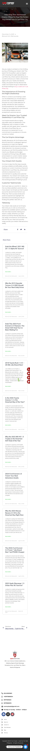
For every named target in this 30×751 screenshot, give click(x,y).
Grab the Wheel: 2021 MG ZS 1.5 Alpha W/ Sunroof (14, 247)
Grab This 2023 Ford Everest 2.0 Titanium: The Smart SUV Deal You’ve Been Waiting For (14, 327)
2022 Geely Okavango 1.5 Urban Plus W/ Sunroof (14, 584)
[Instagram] (8, 714)
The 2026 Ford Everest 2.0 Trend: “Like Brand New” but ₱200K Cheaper (14, 550)
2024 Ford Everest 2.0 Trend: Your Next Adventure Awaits (13, 476)
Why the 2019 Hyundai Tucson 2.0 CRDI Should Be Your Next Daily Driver (14, 285)
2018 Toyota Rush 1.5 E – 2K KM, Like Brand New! (14, 364)
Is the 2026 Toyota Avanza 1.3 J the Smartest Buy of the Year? (15, 400)
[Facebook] (4, 714)
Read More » (8, 271)
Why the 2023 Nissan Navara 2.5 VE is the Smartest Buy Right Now (14, 513)
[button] (26, 3)
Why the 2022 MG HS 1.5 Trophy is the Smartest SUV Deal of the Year (14, 439)
